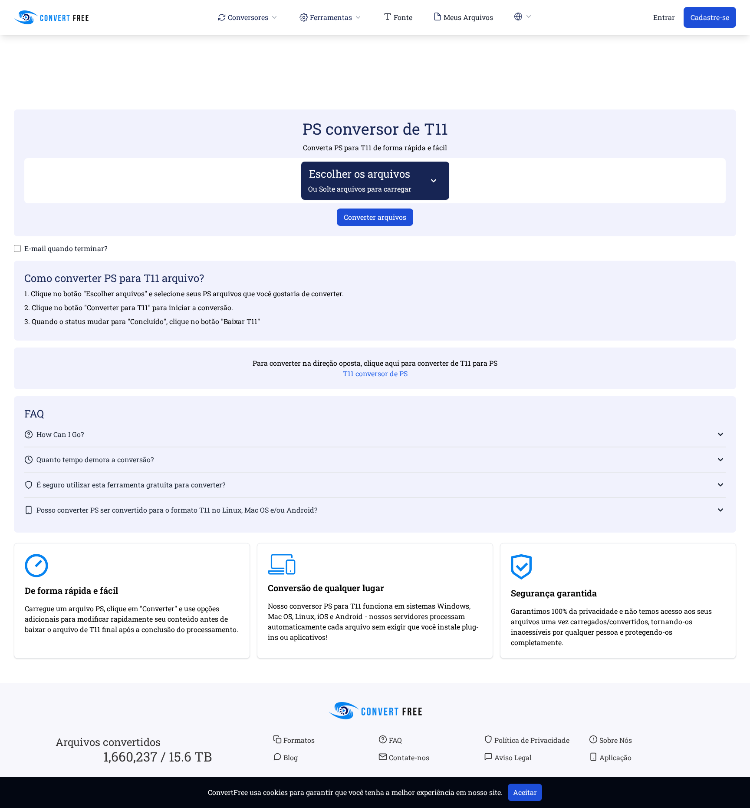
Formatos (299, 740)
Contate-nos (409, 757)
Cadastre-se (710, 17)
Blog (290, 757)
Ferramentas (331, 17)
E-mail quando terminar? (65, 248)
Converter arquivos (375, 217)
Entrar (664, 17)
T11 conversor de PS (375, 373)
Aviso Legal (513, 757)
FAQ (395, 740)
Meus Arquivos (468, 17)
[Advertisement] (375, 59)
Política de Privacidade (531, 740)
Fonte (403, 17)
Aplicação (615, 757)
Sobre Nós (615, 740)
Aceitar (525, 792)
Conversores (248, 17)
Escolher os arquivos (359, 180)
